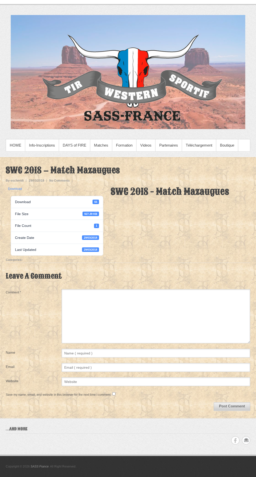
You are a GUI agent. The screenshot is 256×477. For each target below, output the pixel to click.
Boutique (227, 145)
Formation (124, 145)
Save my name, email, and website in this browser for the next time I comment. (58, 394)
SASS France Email (246, 440)
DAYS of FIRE (74, 145)
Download (15, 189)
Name (10, 352)
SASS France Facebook (235, 440)
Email (10, 367)
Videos (146, 145)
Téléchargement (199, 145)
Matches (101, 145)
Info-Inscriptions (42, 145)
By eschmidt (15, 180)
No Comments (59, 180)
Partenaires (168, 145)
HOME (15, 145)
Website (12, 381)
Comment (13, 292)
